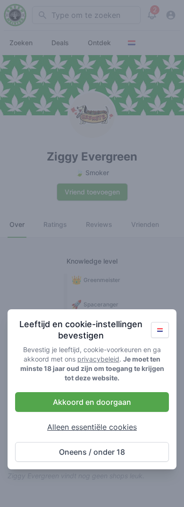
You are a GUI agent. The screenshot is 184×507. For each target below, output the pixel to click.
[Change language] (160, 330)
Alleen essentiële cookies (92, 427)
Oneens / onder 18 (92, 452)
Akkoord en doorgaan (92, 402)
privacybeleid (98, 359)
